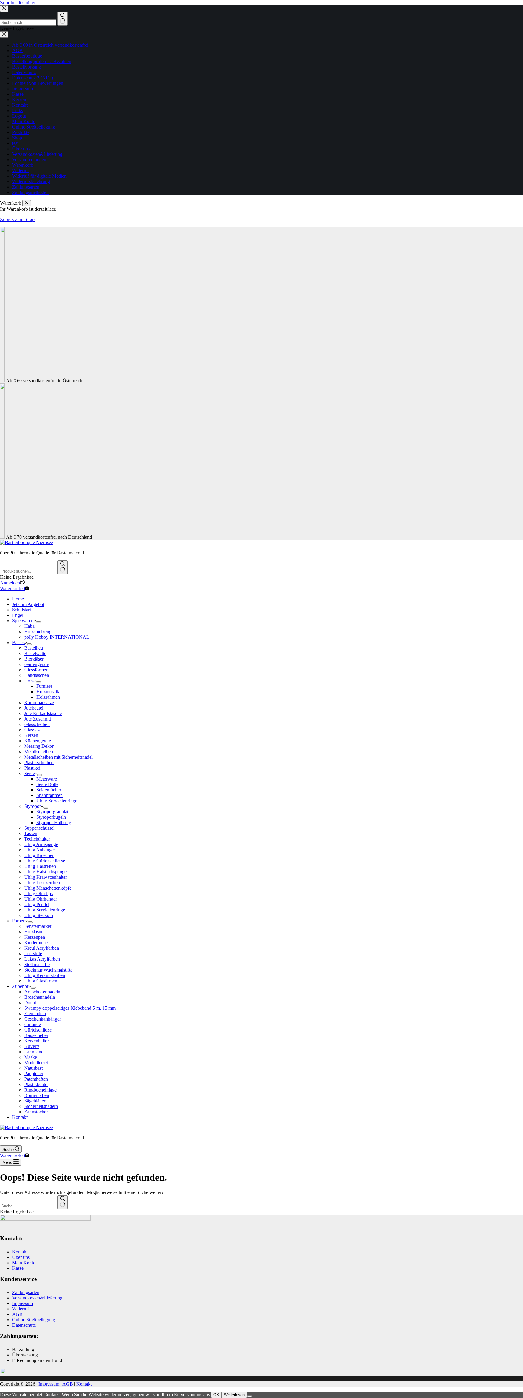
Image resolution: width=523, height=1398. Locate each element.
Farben (18, 920)
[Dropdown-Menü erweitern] (38, 622)
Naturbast (33, 1068)
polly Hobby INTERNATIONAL (56, 637)
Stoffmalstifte (37, 964)
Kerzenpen (34, 937)
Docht (30, 1002)
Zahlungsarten (25, 1292)
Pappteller (33, 1073)
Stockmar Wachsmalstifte (48, 969)
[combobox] (28, 571)
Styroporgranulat (52, 811)
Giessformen (36, 669)
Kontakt (20, 1117)
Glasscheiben (37, 724)
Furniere (44, 686)
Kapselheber (36, 1035)
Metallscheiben (38, 751)
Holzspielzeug (37, 631)
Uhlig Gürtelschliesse (44, 860)
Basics (18, 642)
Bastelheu (33, 648)
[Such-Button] (62, 567)
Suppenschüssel (39, 828)
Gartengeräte (36, 664)
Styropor (32, 806)
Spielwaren (23, 620)
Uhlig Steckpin (38, 915)
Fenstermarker (37, 926)
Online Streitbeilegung (33, 1319)
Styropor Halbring (53, 822)
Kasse (18, 1268)
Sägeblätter (34, 1100)
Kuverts (31, 1046)
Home (18, 598)
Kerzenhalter (36, 1040)
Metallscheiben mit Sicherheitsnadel (58, 757)
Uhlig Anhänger (39, 849)
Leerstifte (33, 953)
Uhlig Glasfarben (40, 980)
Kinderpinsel (36, 942)
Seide (29, 773)
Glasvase (32, 729)
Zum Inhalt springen (19, 2)
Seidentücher (48, 789)
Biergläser (34, 658)
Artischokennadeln (42, 991)
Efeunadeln (35, 1013)
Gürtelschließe (38, 1029)
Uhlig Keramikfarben (44, 975)
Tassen (30, 833)
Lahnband (34, 1051)
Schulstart (21, 609)
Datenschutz (24, 1325)
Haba (29, 626)
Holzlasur (33, 931)
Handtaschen (36, 675)
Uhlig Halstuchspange (45, 871)
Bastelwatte (35, 653)
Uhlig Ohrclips (38, 893)
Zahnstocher (36, 1111)
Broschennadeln (39, 997)
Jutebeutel (33, 708)
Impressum (22, 1303)
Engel (17, 615)
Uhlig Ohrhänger (40, 898)
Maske (30, 1057)
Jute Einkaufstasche (43, 713)
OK (216, 1395)
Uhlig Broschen (39, 855)
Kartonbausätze (39, 702)
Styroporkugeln (51, 817)
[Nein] (249, 1396)
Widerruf (20, 1308)
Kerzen (31, 735)
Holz (29, 680)
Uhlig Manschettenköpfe (47, 888)
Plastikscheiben (39, 762)
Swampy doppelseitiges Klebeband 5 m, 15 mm (70, 1008)
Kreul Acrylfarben (41, 948)
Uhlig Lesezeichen (42, 882)
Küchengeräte (37, 740)
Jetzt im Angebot (28, 604)
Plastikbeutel (36, 1084)
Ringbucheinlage (40, 1089)
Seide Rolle (47, 784)
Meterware (46, 778)
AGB (17, 1314)
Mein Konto (23, 1262)
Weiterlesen (234, 1395)
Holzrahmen (48, 697)
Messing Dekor (39, 746)
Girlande (32, 1024)
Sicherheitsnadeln (41, 1106)
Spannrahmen (49, 795)
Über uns (21, 1257)
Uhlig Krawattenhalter (45, 877)
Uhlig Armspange (41, 844)
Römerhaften (36, 1095)
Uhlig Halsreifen (40, 866)
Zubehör (20, 986)
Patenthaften (36, 1079)
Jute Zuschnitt (37, 718)
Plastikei (32, 768)
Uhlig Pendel (36, 904)
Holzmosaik (47, 691)
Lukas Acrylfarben (42, 959)
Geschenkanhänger (42, 1019)
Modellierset (36, 1062)
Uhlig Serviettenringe (56, 800)
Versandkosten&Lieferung (37, 1297)
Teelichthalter (37, 838)
